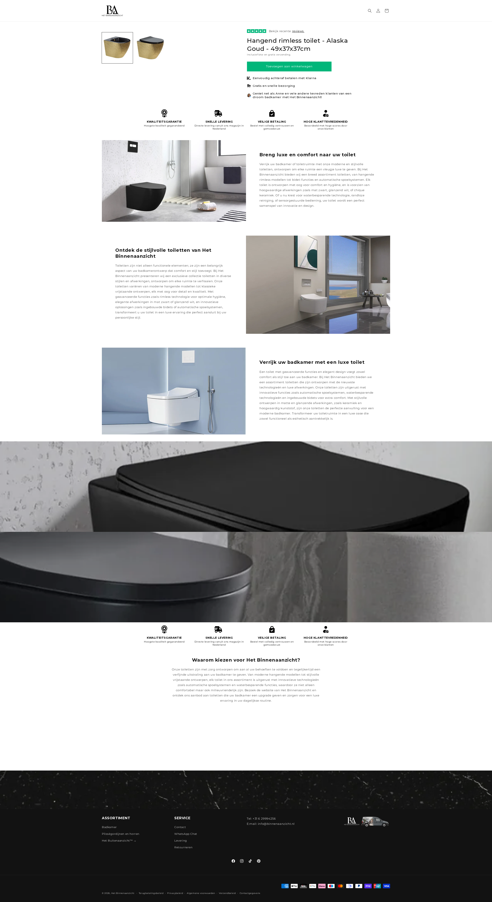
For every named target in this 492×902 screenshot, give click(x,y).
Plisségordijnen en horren (120, 834)
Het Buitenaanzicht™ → (119, 840)
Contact (180, 827)
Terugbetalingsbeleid (151, 893)
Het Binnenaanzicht (122, 893)
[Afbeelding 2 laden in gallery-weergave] (150, 47)
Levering (180, 840)
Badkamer (109, 827)
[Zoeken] (370, 11)
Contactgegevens (250, 893)
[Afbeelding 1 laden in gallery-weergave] (117, 47)
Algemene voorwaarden (201, 893)
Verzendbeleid (227, 893)
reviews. (298, 31)
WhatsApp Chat (185, 834)
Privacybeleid (175, 893)
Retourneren (183, 847)
